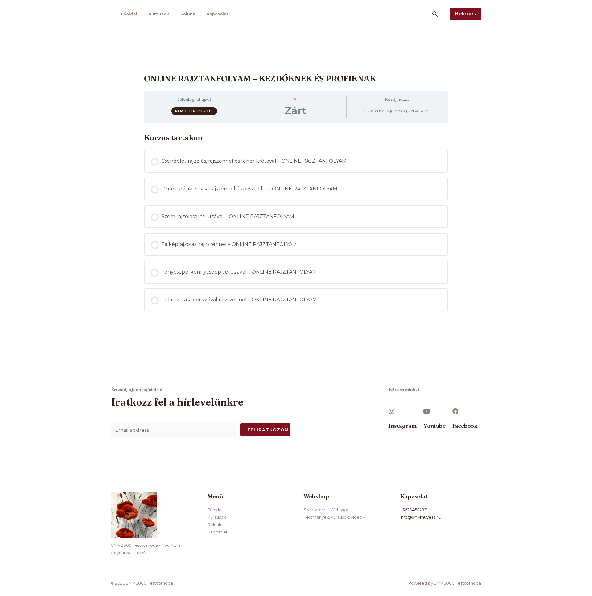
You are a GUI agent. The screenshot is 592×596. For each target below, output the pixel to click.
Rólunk (187, 13)
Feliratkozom (268, 429)
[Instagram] (391, 411)
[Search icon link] (435, 14)
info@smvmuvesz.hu (420, 517)
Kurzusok (159, 13)
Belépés (465, 14)
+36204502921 (414, 509)
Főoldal (129, 13)
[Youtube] (426, 411)
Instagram (402, 425)
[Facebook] (455, 411)
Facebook (465, 425)
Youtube (434, 425)
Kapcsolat (217, 13)
